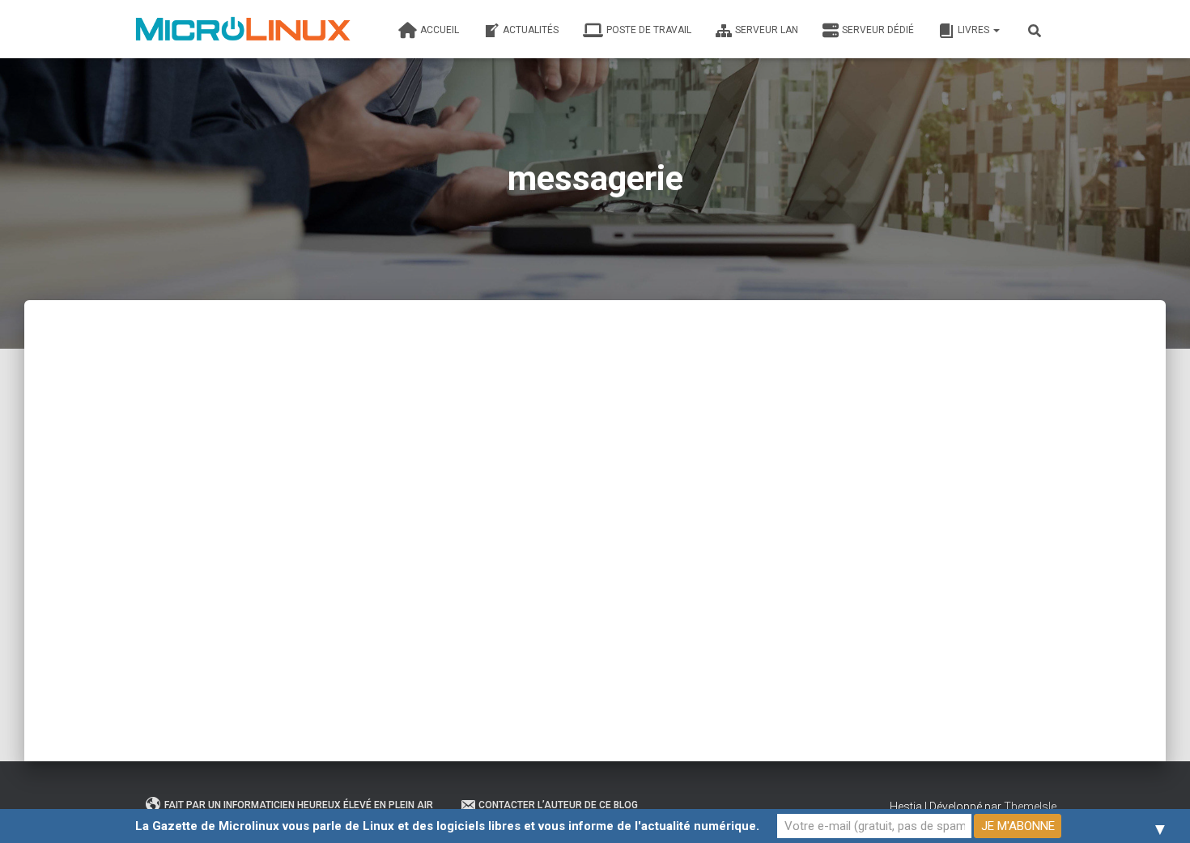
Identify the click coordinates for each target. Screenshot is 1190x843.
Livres (975, 30)
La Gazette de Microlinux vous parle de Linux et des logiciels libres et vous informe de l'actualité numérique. (447, 826)
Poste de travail (648, 30)
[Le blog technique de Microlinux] (242, 29)
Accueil (439, 30)
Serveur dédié (878, 30)
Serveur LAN (766, 30)
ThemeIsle (1030, 806)
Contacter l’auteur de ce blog (558, 805)
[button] (996, 30)
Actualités (531, 30)
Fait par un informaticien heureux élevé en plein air (298, 805)
